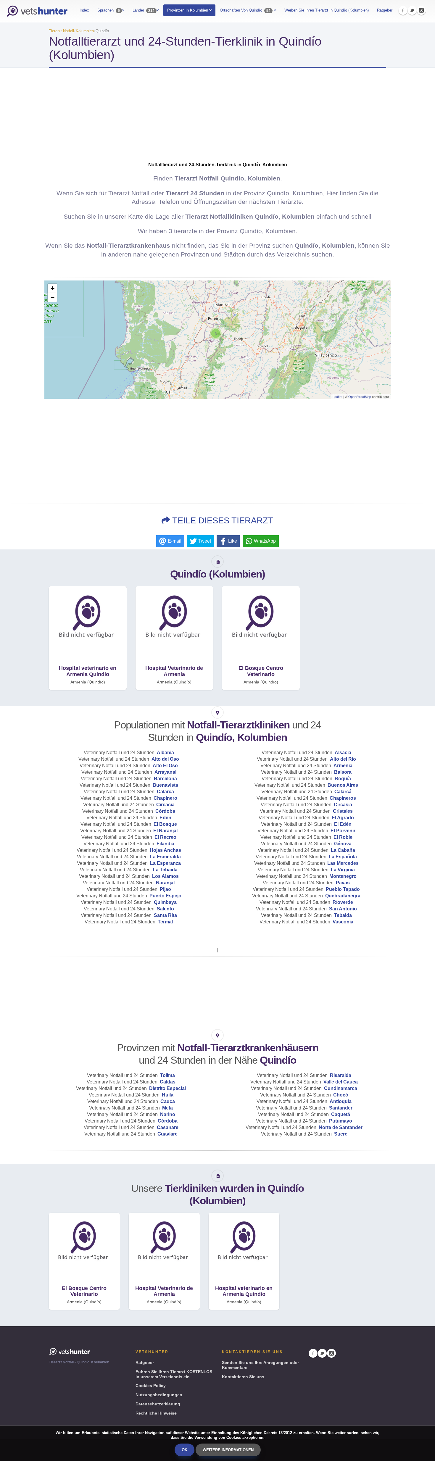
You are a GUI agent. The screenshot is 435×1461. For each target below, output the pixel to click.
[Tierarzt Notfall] (37, 11)
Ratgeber (384, 10)
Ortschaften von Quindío (245, 10)
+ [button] (52, 288)
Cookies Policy (151, 1385)
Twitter (412, 10)
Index (84, 10)
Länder (143, 10)
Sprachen (108, 10)
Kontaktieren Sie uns (243, 1376)
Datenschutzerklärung (158, 1404)
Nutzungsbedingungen (159, 1394)
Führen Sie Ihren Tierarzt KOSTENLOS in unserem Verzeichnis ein (174, 1374)
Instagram (421, 10)
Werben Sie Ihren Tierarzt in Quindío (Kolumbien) (326, 10)
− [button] (52, 297)
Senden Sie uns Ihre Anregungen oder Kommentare (260, 1365)
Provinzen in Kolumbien (188, 10)
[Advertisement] (217, 120)
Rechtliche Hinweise (156, 1413)
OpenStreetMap (359, 396)
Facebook (403, 10)
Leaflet (337, 396)
